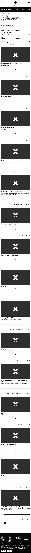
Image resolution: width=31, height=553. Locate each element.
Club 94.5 (2, 538)
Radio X (5, 13)
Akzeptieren (9, 550)
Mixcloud (9, 540)
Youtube (9, 539)
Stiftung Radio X (3, 539)
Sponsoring (17, 537)
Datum (2, 41)
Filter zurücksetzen (4, 44)
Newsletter (2, 537)
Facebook (9, 538)
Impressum (2, 540)
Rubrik (2, 37)
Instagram (9, 537)
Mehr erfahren (3, 550)
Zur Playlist (28, 9)
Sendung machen (18, 538)
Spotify (9, 541)
